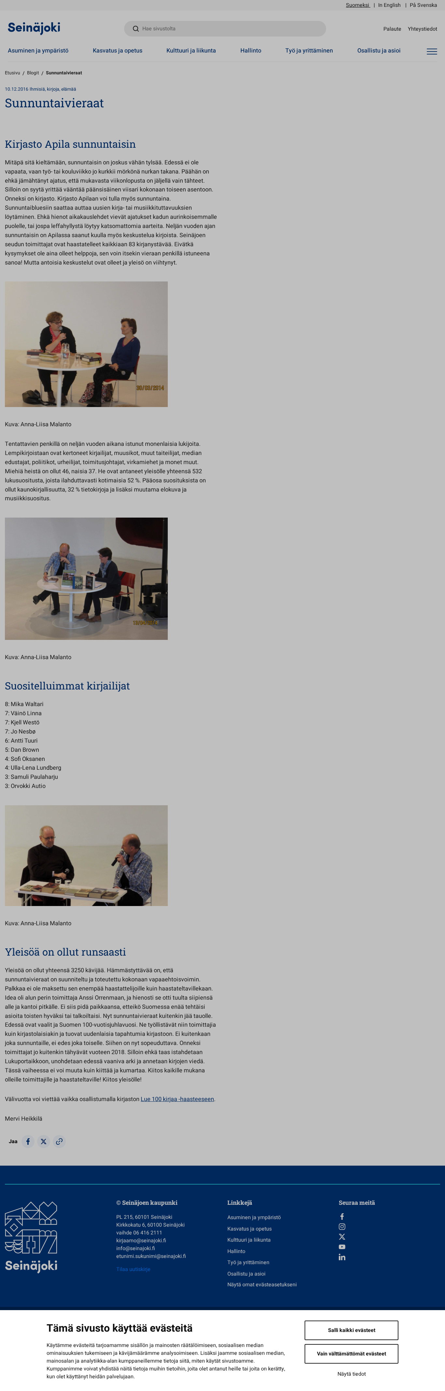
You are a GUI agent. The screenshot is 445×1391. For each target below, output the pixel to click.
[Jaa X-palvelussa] (43, 1141)
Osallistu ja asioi (379, 50)
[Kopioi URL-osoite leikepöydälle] (59, 1141)
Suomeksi (357, 5)
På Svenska (423, 5)
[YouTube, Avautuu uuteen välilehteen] (389, 1247)
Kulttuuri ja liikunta (191, 50)
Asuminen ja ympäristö (38, 50)
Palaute (392, 29)
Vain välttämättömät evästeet (351, 1354)
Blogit (33, 72)
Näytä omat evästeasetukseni (262, 1285)
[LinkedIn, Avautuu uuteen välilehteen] (389, 1257)
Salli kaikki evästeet (351, 1330)
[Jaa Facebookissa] (28, 1141)
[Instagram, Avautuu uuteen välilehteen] (389, 1226)
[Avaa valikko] (432, 52)
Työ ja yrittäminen (309, 50)
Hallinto (250, 50)
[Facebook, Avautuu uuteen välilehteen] (389, 1216)
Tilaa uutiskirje (133, 1269)
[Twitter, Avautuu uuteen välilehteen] (389, 1236)
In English (389, 5)
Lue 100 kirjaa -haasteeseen (177, 1099)
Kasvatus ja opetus (117, 50)
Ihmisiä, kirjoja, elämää (53, 89)
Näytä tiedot (351, 1374)
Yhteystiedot (422, 29)
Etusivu (12, 72)
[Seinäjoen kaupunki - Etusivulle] (34, 28)
